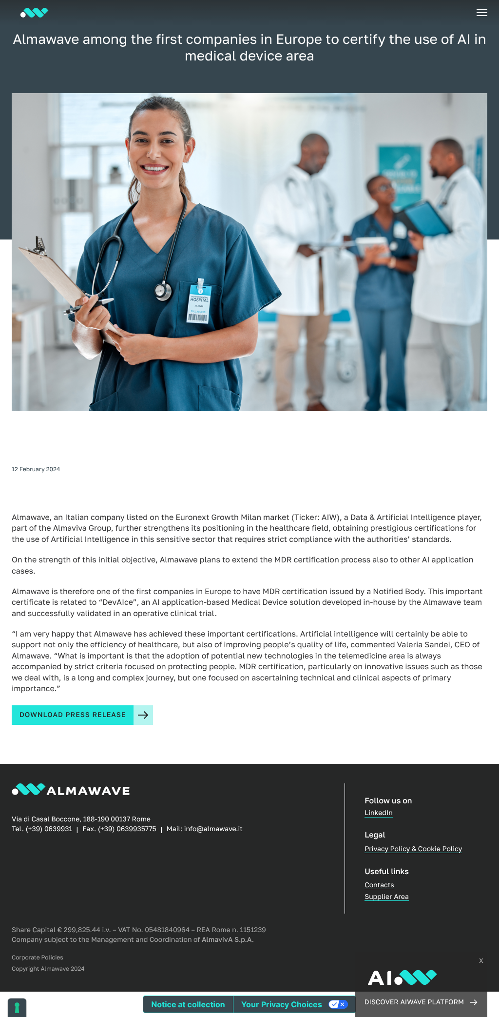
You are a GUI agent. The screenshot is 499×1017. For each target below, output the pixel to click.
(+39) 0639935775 (127, 829)
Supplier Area (387, 897)
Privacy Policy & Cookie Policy (413, 849)
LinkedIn (379, 813)
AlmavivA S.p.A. (228, 940)
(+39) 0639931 (48, 829)
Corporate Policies (37, 957)
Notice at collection (188, 1004)
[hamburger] (482, 12)
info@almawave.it (213, 829)
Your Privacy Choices (281, 1004)
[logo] (34, 13)
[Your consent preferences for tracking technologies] (17, 1007)
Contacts (379, 885)
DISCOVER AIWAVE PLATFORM (414, 1002)
